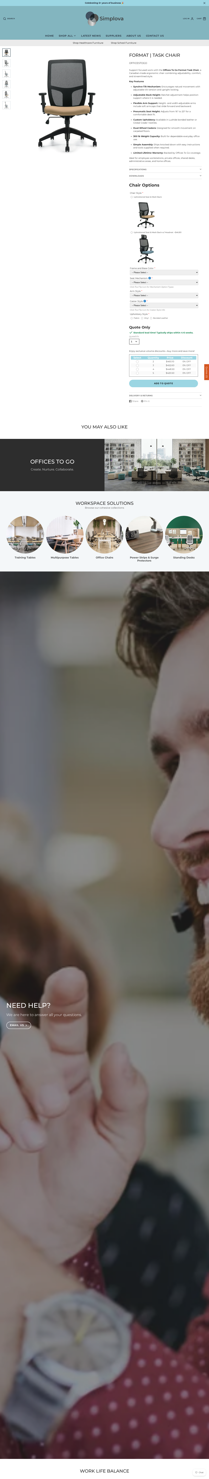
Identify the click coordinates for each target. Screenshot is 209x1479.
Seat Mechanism (139, 278)
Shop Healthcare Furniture (88, 42)
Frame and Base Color (142, 268)
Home (49, 35)
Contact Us (155, 35)
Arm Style (135, 291)
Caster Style (136, 301)
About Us (133, 35)
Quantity (134, 336)
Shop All (66, 35)
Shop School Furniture (123, 42)
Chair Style (136, 193)
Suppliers (113, 35)
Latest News (91, 35)
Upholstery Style (139, 314)
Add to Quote (163, 383)
